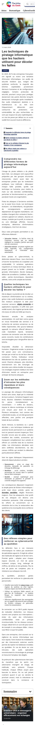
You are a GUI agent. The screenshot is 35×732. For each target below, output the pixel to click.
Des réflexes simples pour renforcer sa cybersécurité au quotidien (15, 149)
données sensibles (9, 492)
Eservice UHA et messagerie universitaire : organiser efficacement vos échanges (17, 712)
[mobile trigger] (3, 4)
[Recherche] (27, 4)
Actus (5, 70)
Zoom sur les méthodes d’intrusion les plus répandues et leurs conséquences (16, 144)
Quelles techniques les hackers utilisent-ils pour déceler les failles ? (16, 139)
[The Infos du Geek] (13, 4)
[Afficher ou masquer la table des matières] (21, 128)
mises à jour (25, 585)
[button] (30, 691)
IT (5, 707)
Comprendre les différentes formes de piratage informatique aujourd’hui (17, 133)
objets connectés (24, 304)
